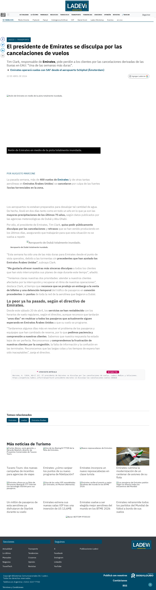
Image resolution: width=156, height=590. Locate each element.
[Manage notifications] (150, 585)
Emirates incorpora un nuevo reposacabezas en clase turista (94, 471)
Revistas (116, 15)
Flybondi (36, 20)
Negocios (54, 15)
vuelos (24, 420)
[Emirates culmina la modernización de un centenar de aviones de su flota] (132, 456)
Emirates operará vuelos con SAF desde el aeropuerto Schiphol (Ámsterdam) (57, 70)
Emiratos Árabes (39, 420)
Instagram (58, 557)
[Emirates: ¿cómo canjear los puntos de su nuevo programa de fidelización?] (59, 456)
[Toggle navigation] (7, 14)
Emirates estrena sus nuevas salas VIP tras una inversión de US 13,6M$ (58, 505)
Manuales (44, 15)
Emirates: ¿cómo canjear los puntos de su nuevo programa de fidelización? (58, 471)
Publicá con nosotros (115, 575)
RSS (125, 585)
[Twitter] (3, 45)
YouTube (57, 566)
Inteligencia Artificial (59, 20)
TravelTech (64, 15)
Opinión (107, 15)
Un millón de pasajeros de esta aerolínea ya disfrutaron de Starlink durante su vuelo (22, 506)
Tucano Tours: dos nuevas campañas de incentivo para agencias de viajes (22, 471)
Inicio (11, 39)
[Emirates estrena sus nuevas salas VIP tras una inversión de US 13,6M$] (59, 490)
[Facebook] (3, 39)
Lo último (34, 15)
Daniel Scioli (82, 20)
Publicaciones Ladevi (89, 549)
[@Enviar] (3, 56)
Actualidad (24, 15)
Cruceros (98, 15)
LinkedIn (58, 562)
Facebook (58, 553)
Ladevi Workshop (97, 20)
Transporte (76, 15)
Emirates (63, 179)
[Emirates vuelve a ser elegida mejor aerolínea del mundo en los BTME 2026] (96, 490)
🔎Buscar (126, 15)
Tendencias (87, 15)
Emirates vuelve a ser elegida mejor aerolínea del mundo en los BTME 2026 (96, 505)
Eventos (110, 20)
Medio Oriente (23, 20)
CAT (72, 20)
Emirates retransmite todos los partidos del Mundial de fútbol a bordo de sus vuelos (132, 506)
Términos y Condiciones (13, 587)
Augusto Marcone (23, 173)
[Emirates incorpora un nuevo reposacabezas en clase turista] (96, 456)
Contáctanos (120, 580)
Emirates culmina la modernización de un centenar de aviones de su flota (131, 472)
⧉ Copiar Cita (112, 372)
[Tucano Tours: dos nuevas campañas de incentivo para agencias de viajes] (23, 456)
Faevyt (45, 20)
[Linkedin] (3, 50)
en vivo (119, 20)
